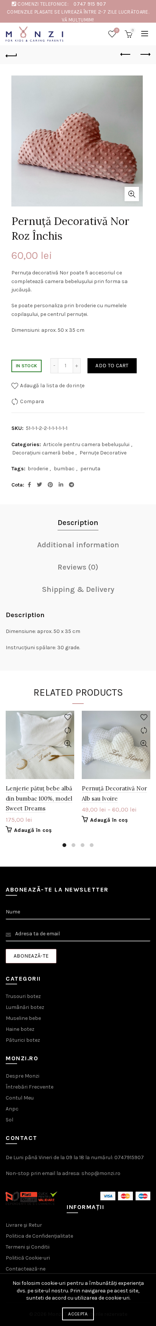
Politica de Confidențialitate (39, 1236)
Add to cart (111, 365)
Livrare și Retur (24, 1225)
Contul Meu (20, 1098)
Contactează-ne (25, 1269)
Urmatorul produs (144, 54)
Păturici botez (23, 1040)
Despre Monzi (22, 1076)
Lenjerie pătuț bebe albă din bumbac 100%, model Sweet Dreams (39, 798)
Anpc (12, 1109)
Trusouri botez (23, 996)
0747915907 (129, 1157)
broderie (38, 468)
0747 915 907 (89, 4)
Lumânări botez (25, 1007)
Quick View (67, 743)
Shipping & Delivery (78, 589)
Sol (9, 1120)
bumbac (64, 468)
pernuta (90, 468)
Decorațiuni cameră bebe (43, 453)
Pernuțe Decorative (103, 453)
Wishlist (117, 30)
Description (78, 522)
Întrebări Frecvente (29, 1087)
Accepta (77, 1314)
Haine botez (20, 1029)
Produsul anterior (125, 54)
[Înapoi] (11, 54)
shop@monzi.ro (100, 1173)
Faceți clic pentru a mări (132, 194)
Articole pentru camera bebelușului (86, 444)
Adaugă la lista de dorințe (52, 385)
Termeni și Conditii (28, 1247)
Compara (32, 401)
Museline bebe (23, 1018)
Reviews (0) (78, 567)
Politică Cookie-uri (28, 1258)
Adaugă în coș (32, 830)
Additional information (78, 545)
